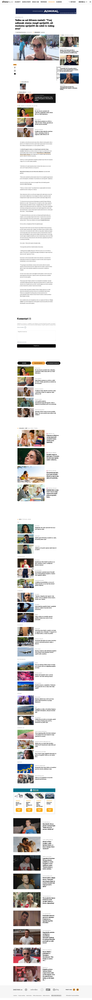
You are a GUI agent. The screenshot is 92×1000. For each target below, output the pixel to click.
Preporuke (44, 2)
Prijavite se (36, 345)
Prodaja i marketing (21, 995)
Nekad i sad (35, 2)
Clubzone (59, 2)
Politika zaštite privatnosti (37, 995)
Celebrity (18, 2)
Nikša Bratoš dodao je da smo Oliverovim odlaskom (31, 171)
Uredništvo (15, 995)
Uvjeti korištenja (29, 995)
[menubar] (90, 2)
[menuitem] (90, 2)
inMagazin (51, 2)
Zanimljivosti (26, 2)
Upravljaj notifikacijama (57, 995)
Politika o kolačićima (46, 995)
